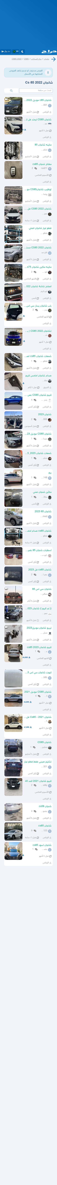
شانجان (46, 59)
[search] (11, 90)
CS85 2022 (17, 59)
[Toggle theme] (22, 51)
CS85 (26, 59)
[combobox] (36, 90)
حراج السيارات (36, 59)
